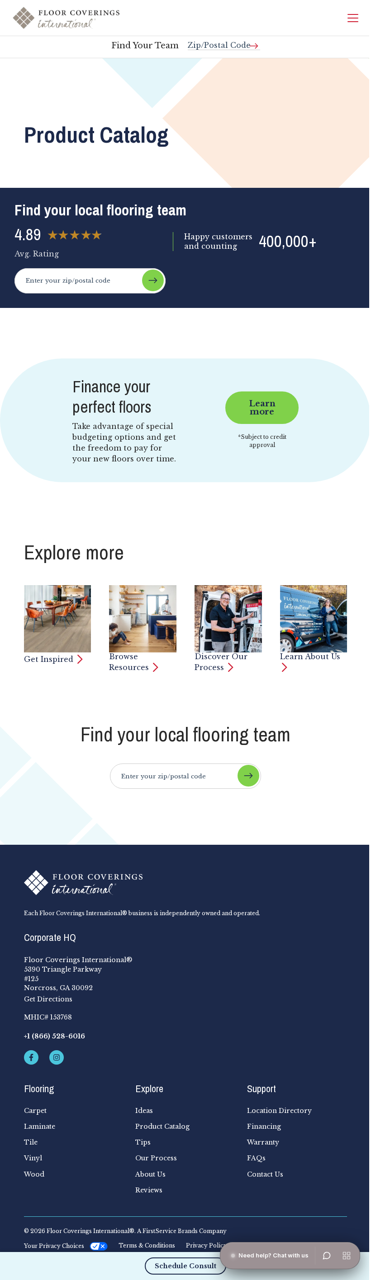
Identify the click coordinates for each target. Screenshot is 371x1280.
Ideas (144, 1111)
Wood (34, 1174)
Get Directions (48, 999)
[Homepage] (66, 18)
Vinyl (33, 1158)
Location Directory (279, 1111)
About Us (150, 1174)
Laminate (39, 1126)
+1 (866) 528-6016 (54, 1036)
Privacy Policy (206, 1245)
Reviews (148, 1190)
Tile (31, 1142)
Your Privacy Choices (54, 1246)
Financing (264, 1126)
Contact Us (265, 1174)
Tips (143, 1142)
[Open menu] (346, 1255)
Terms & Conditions (147, 1245)
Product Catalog (162, 1126)
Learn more (262, 408)
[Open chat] (326, 1255)
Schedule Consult (185, 1266)
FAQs (256, 1158)
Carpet (35, 1111)
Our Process (156, 1158)
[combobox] (224, 41)
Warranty (263, 1142)
